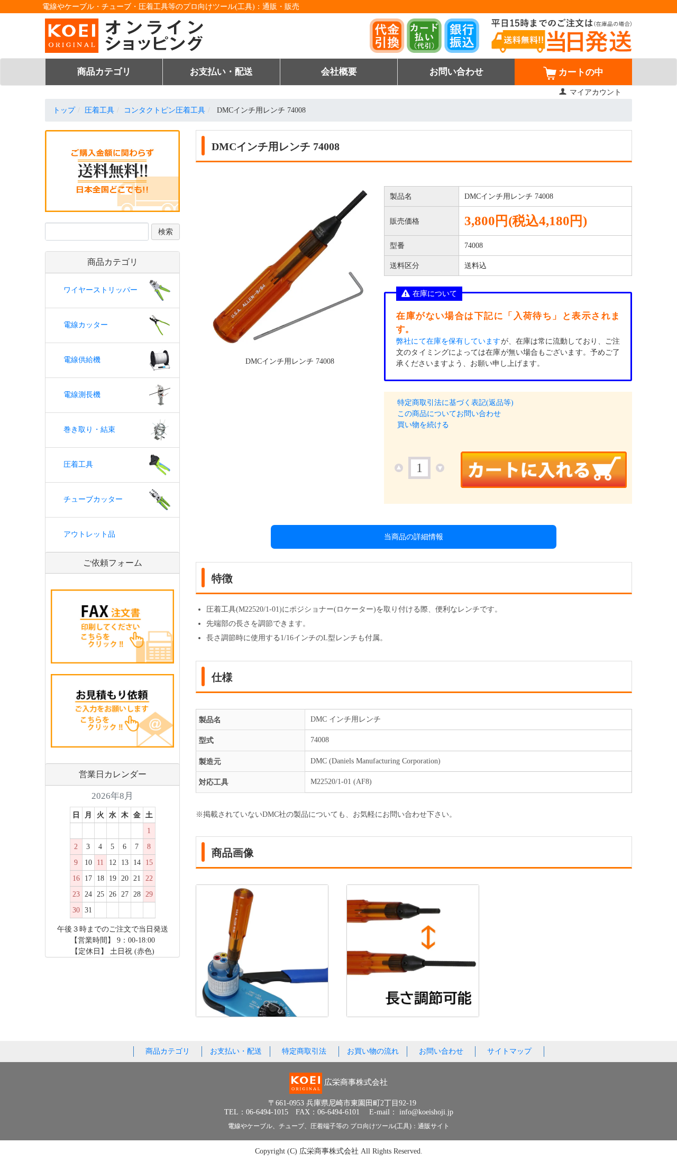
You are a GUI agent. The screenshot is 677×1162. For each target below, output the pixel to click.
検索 (165, 232)
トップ (64, 110)
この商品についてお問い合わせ (449, 414)
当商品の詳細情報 (413, 537)
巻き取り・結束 (89, 430)
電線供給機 (81, 360)
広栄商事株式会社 (330, 1151)
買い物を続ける (423, 425)
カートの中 (579, 73)
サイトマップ (509, 1051)
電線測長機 (81, 395)
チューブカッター (93, 499)
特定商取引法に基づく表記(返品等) (455, 403)
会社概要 (339, 72)
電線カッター (85, 325)
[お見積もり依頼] (112, 710)
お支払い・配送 (221, 72)
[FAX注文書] (112, 626)
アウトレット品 (89, 534)
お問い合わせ (456, 72)
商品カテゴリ (104, 72)
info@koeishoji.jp (426, 1112)
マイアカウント (595, 92)
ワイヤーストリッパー (100, 290)
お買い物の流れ (373, 1051)
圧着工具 (99, 110)
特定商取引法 (304, 1051)
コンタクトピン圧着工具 (164, 110)
